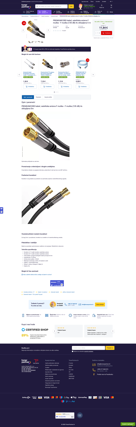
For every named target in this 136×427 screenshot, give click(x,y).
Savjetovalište (48, 97)
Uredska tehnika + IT (34, 16)
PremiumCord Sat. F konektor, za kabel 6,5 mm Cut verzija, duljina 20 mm (64, 74)
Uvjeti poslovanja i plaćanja (52, 363)
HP (69, 372)
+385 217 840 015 (89, 6)
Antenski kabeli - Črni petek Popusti (33, 294)
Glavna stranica (25, 16)
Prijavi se (101, 7)
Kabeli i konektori (45, 16)
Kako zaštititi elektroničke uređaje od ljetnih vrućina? (37, 274)
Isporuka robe (85, 1)
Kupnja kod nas (50, 360)
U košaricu (108, 33)
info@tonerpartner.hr (87, 304)
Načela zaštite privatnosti (51, 365)
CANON (71, 374)
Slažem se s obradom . (83, 351)
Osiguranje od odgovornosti (52, 383)
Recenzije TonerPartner (51, 387)
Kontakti (104, 1)
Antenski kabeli (54, 16)
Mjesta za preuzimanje (51, 374)
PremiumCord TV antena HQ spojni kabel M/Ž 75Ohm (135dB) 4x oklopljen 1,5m (47, 74)
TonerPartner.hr (74, 360)
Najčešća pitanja (49, 385)
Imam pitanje (100, 304)
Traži (71, 6)
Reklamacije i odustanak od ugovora (54, 369)
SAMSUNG (71, 376)
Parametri (38, 97)
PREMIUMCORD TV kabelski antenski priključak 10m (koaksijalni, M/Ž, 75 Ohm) (81, 75)
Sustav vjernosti (49, 378)
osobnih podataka (88, 351)
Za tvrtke (98, 1)
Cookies (47, 367)
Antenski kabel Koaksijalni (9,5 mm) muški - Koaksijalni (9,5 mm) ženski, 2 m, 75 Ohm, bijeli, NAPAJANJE (30, 75)
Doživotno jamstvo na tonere (52, 380)
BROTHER (71, 378)
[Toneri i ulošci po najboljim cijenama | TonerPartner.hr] (26, 6)
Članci (92, 1)
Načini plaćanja (49, 376)
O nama (71, 363)
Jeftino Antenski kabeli (69, 292)
